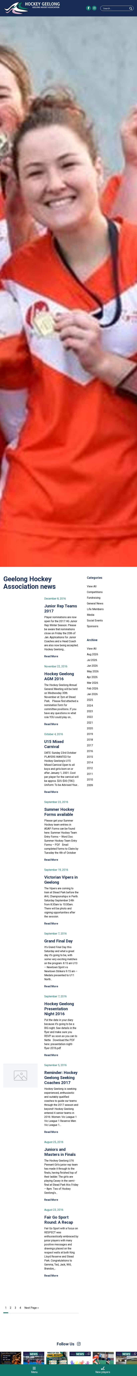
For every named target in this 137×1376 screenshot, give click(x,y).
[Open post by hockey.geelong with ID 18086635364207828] (103, 1362)
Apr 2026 (92, 677)
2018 (90, 739)
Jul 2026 (92, 660)
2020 (90, 728)
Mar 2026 (92, 682)
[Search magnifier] (130, 8)
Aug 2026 (92, 654)
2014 (90, 762)
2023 (90, 711)
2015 (90, 756)
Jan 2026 (92, 694)
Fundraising (93, 597)
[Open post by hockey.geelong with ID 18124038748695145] (33, 1362)
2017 (90, 745)
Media (90, 614)
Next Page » (31, 1307)
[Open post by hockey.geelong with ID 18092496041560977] (10, 1362)
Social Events (95, 620)
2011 (90, 773)
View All (91, 586)
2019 (90, 734)
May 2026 (93, 671)
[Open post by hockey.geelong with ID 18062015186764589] (126, 1362)
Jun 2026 (92, 665)
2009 (90, 785)
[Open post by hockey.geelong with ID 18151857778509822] (56, 1362)
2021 (90, 722)
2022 (90, 717)
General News (95, 603)
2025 (90, 699)
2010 (90, 779)
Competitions (95, 592)
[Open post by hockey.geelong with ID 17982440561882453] (80, 1362)
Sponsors (92, 626)
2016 (90, 751)
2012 (90, 768)
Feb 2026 (92, 688)
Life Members (95, 609)
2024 (90, 705)
